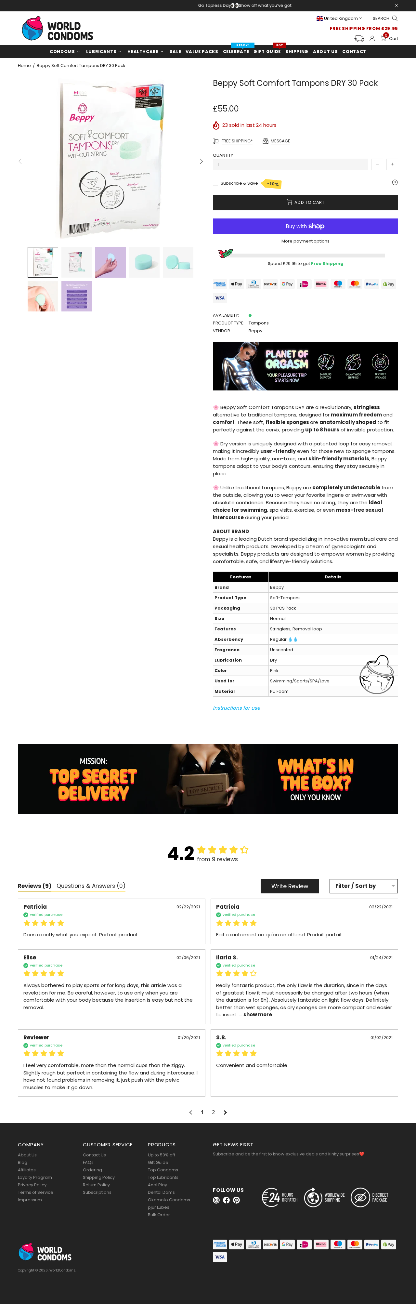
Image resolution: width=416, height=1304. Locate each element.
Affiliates (27, 1170)
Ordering (92, 1170)
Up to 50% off (161, 1155)
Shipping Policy (99, 1177)
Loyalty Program (35, 1177)
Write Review (289, 886)
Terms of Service (35, 1192)
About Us (27, 1155)
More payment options (305, 241)
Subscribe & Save (250, 183)
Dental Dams (161, 1192)
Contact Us (94, 1155)
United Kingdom (341, 18)
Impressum (30, 1200)
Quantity (223, 155)
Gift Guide (158, 1162)
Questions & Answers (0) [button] (91, 886)
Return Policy (96, 1185)
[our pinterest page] (236, 1200)
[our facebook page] (226, 1200)
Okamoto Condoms (169, 1200)
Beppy (255, 331)
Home (24, 65)
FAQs (88, 1162)
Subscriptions (97, 1192)
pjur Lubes (158, 1207)
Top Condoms (163, 1170)
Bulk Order (159, 1215)
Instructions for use (236, 708)
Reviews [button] (34, 886)
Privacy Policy (32, 1185)
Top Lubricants (163, 1177)
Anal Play (157, 1185)
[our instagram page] (216, 1200)
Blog (22, 1162)
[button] (191, 1112)
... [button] (255, 1014)
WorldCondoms (57, 28)
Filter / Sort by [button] (355, 886)
